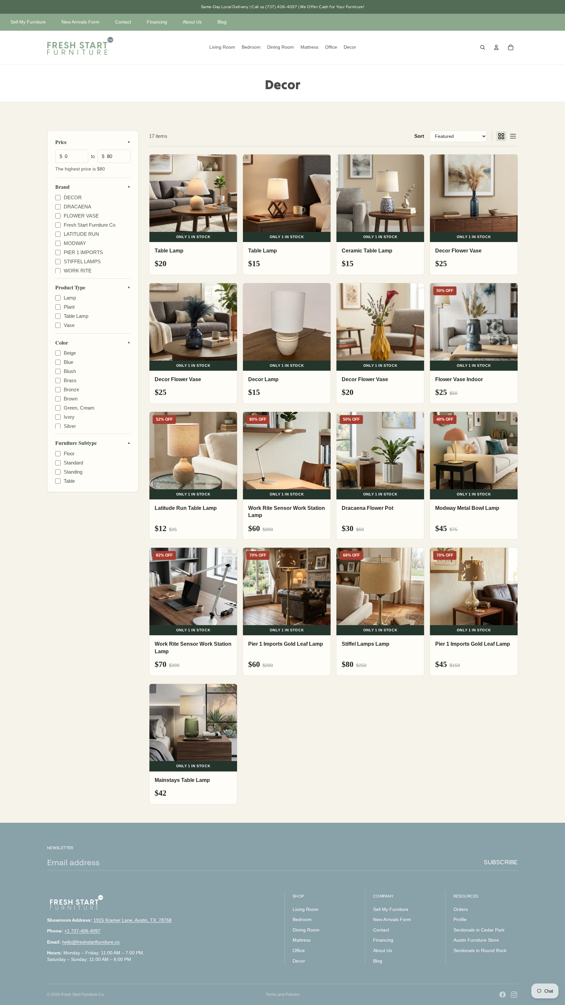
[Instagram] (514, 994)
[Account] (496, 47)
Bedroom (302, 919)
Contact (123, 21)
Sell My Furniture (28, 21)
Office (299, 950)
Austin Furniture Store (476, 940)
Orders (461, 909)
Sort (419, 136)
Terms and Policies (283, 994)
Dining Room (306, 929)
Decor (299, 960)
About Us (192, 21)
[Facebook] (502, 994)
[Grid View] (501, 136)
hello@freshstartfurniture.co (91, 942)
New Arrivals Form (80, 21)
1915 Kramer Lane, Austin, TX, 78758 (133, 919)
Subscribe (501, 862)
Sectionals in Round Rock (480, 950)
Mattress (302, 940)
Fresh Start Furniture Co (82, 994)
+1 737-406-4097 (82, 930)
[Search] (482, 47)
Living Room (305, 909)
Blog (222, 21)
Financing (157, 21)
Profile (460, 919)
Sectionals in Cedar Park (479, 929)
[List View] (513, 136)
